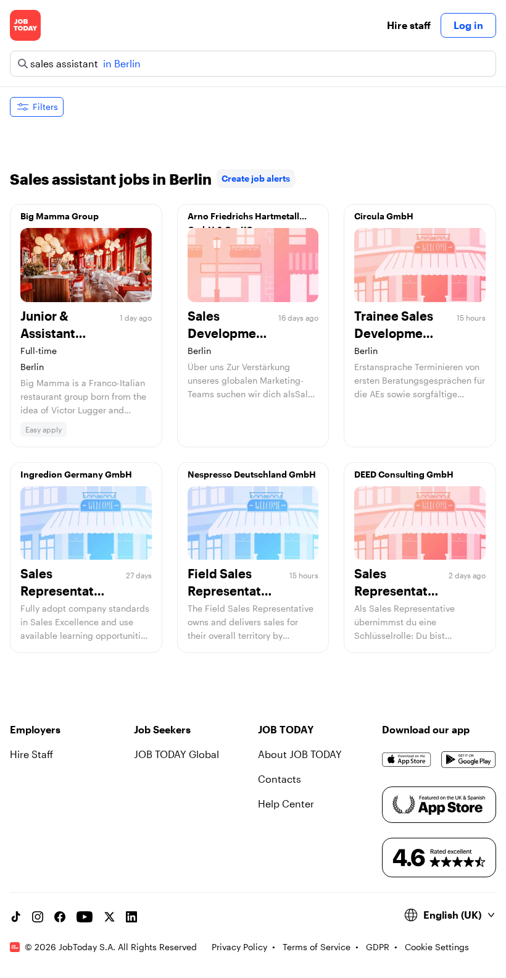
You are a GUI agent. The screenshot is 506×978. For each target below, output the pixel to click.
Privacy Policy (239, 947)
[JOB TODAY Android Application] (468, 759)
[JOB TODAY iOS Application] (406, 759)
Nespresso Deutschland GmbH (252, 474)
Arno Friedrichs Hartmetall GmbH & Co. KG (243, 219)
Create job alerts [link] (256, 178)
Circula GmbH (383, 216)
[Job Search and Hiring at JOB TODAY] (25, 25)
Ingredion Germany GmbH (76, 474)
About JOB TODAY (300, 754)
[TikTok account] (15, 916)
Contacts (279, 779)
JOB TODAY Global (176, 754)
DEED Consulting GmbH (404, 474)
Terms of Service (316, 947)
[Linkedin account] (131, 916)
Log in (468, 25)
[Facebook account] (59, 916)
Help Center (286, 803)
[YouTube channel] (85, 916)
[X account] (109, 916)
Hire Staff (31, 754)
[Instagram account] (37, 916)
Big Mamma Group (59, 216)
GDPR (377, 947)
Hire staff (409, 25)
